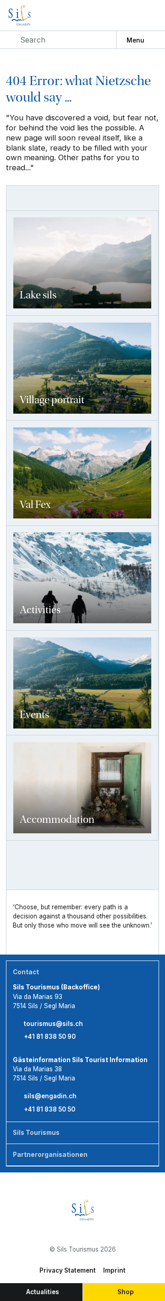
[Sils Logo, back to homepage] (36, 15)
